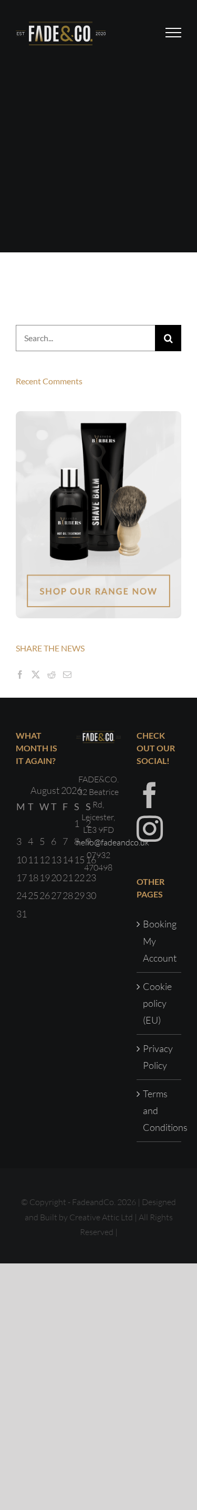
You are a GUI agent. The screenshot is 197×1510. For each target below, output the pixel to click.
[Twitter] (36, 674)
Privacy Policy (158, 1057)
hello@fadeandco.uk (112, 842)
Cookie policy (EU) (157, 1003)
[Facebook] (20, 674)
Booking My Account (159, 941)
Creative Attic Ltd (101, 1217)
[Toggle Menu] (173, 32)
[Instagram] (150, 828)
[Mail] (67, 674)
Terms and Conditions (159, 1111)
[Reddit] (51, 674)
